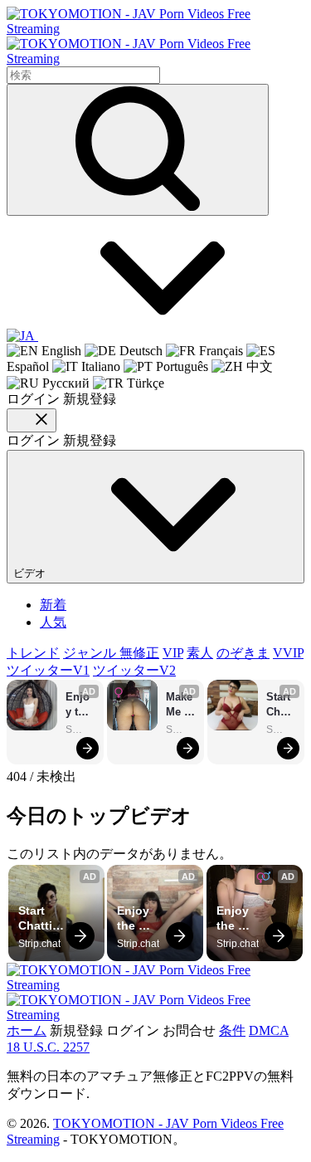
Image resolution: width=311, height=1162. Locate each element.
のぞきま (243, 653)
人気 (53, 622)
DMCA (269, 1030)
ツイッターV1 (48, 670)
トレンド (33, 653)
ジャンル (91, 653)
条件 (232, 1030)
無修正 (139, 653)
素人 (200, 653)
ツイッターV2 (134, 670)
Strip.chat (80, 729)
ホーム (26, 1030)
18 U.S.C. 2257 (48, 1047)
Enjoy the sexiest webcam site (80, 705)
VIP (173, 653)
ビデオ (31, 573)
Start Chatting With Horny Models (280, 705)
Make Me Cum (181, 705)
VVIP (288, 653)
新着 (53, 605)
